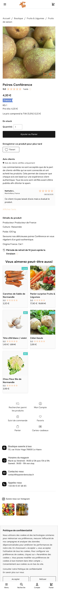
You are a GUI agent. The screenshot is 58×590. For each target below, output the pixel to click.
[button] (11, 149)
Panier (18, 430)
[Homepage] (29, 4)
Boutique (18, 18)
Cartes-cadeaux (40, 430)
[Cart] (53, 4)
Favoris (40, 420)
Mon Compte (40, 407)
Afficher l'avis (9, 209)
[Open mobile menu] (5, 4)
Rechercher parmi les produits (18, 409)
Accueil (6, 18)
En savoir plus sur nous (13, 572)
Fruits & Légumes (35, 18)
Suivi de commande (17, 420)
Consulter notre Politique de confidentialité (22, 569)
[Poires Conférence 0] (29, 52)
